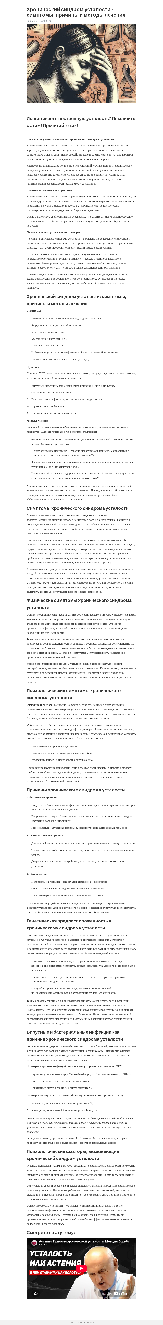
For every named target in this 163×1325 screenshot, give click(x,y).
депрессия (95, 399)
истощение (44, 520)
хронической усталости (47, 1060)
